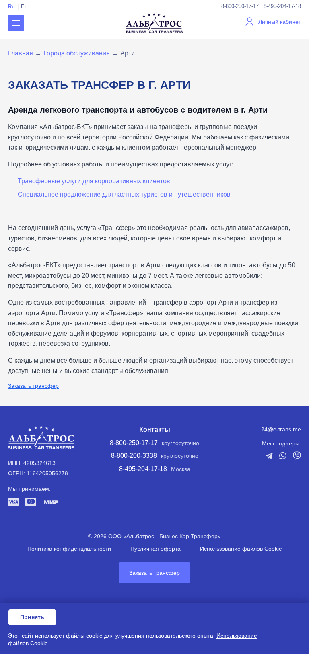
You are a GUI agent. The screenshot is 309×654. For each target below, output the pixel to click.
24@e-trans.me (281, 429)
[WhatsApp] (282, 455)
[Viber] (297, 455)
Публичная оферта (155, 548)
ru (11, 6)
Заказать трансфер (33, 386)
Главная (20, 53)
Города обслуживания (76, 53)
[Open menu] (16, 23)
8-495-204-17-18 (282, 6)
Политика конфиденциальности (69, 548)
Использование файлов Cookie (241, 548)
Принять (32, 617)
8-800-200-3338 (134, 455)
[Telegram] (269, 456)
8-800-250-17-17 (240, 6)
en (24, 6)
